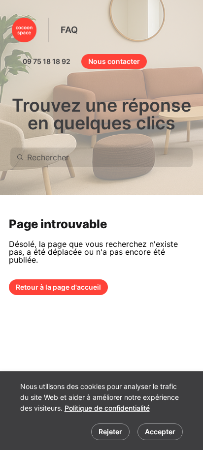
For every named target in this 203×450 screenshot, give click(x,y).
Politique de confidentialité (107, 408)
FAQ (69, 30)
